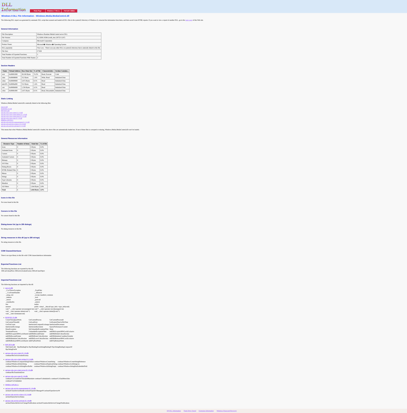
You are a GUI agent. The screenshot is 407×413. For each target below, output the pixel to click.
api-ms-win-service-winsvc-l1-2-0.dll (13, 124)
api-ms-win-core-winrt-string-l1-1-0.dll (14, 114)
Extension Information (206, 411)
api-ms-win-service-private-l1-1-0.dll (13, 126)
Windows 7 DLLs (53, 11)
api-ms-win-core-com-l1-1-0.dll (11, 118)
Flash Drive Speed (190, 411)
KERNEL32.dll (6, 109)
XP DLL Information (174, 411)
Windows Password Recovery (227, 411)
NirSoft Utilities (69, 11)
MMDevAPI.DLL (7, 120)
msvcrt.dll (4, 107)
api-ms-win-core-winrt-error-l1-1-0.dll (13, 116)
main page (188, 20)
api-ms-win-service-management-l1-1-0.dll (15, 122)
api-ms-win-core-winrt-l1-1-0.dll (12, 113)
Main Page (37, 11)
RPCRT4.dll (5, 111)
